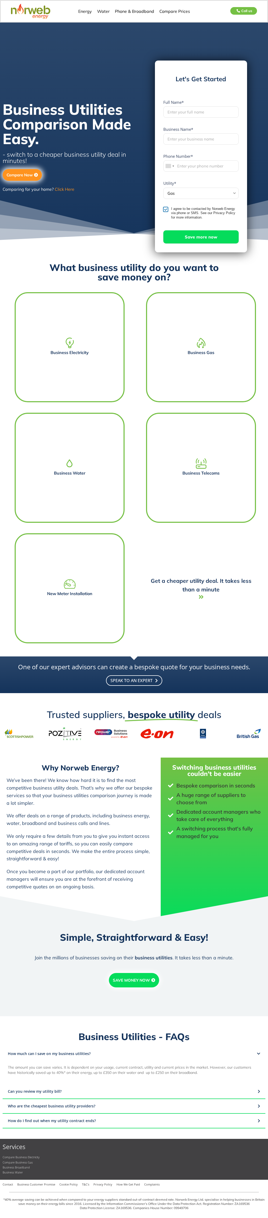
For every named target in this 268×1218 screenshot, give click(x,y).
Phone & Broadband (134, 11)
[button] (134, 1054)
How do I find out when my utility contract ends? (52, 1120)
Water (103, 11)
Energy (85, 11)
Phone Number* (178, 156)
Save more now (201, 237)
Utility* (169, 183)
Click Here (64, 189)
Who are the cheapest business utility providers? (51, 1105)
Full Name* (173, 102)
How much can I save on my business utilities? (49, 1053)
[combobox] (170, 166)
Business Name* (178, 129)
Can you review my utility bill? (35, 1091)
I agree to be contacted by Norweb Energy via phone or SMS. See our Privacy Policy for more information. (203, 213)
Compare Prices (174, 11)
